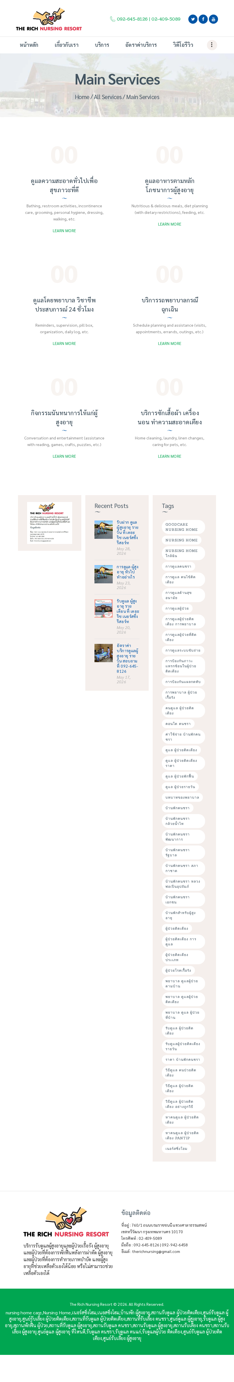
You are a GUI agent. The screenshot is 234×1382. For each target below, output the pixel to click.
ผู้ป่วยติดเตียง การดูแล (181, 941)
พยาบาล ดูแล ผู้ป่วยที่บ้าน (182, 1015)
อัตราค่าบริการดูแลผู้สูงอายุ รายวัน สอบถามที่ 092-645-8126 (127, 658)
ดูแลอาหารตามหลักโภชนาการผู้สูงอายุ (170, 185)
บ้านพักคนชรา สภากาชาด (182, 868)
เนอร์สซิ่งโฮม (176, 1148)
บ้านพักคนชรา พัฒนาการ (178, 836)
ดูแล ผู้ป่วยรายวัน (180, 787)
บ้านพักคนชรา (178, 808)
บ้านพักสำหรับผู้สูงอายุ (181, 915)
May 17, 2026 (123, 679)
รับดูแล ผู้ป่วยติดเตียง (179, 1030)
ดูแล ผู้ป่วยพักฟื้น (180, 776)
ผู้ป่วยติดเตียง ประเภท (177, 957)
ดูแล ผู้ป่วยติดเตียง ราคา (181, 763)
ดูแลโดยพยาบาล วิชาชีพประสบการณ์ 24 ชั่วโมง (64, 304)
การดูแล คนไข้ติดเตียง (181, 579)
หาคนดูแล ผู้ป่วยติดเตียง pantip (182, 1135)
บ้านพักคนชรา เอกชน (178, 899)
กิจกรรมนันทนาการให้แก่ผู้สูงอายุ (64, 417)
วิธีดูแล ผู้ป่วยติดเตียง (179, 1088)
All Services (108, 97)
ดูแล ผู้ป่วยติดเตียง (181, 750)
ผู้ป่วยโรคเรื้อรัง (178, 970)
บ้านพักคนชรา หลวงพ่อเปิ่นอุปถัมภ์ (183, 884)
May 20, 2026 (123, 629)
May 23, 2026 (123, 585)
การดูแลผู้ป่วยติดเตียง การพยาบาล (181, 621)
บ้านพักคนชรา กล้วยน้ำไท (178, 821)
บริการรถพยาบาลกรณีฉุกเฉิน (170, 304)
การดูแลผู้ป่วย (177, 608)
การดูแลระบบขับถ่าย (183, 650)
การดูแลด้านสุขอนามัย (179, 595)
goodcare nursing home (182, 527)
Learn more (64, 230)
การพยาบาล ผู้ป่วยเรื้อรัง (181, 695)
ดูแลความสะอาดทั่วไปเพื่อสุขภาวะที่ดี (64, 185)
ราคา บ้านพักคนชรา (183, 1059)
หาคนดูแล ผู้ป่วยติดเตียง (182, 1119)
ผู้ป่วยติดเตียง (177, 928)
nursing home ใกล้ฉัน (182, 553)
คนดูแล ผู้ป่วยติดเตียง (180, 710)
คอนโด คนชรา (178, 724)
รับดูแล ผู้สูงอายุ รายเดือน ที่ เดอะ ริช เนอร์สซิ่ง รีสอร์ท (128, 611)
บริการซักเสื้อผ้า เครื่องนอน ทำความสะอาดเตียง (170, 417)
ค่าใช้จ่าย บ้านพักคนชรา (183, 737)
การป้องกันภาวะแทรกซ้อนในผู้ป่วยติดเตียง (181, 666)
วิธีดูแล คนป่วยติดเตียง (181, 1072)
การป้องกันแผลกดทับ (183, 682)
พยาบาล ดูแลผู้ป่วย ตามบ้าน (182, 983)
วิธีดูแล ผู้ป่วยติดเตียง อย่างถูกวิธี (179, 1104)
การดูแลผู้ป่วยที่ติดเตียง (181, 637)
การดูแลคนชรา (178, 566)
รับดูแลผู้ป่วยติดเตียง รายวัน (183, 1046)
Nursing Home (182, 540)
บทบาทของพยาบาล (182, 797)
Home (82, 97)
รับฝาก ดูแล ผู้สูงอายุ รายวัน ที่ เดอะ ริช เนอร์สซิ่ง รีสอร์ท (127, 532)
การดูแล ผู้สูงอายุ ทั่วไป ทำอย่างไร (127, 571)
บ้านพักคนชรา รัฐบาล (178, 852)
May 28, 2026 (123, 551)
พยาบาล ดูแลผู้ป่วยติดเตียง (182, 999)
